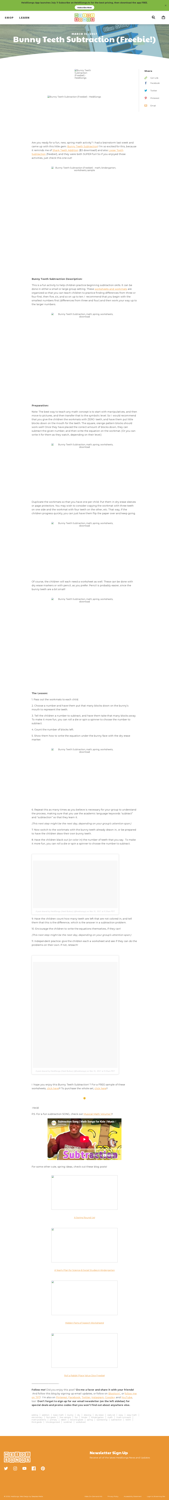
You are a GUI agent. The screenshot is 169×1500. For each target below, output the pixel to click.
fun (76, 1417)
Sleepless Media (37, 1496)
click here (53, 1088)
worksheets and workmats (111, 289)
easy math (132, 1415)
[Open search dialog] (153, 17)
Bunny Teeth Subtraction (82, 146)
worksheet (81, 1422)
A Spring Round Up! (84, 1217)
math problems (39, 1420)
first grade (51, 1417)
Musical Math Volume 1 (98, 1114)
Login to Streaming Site (156, 1496)
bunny (70, 1415)
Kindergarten (97, 1417)
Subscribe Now (84, 7)
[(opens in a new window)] (6, 1468)
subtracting (102, 1420)
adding (35, 1415)
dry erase (99, 1415)
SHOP (9, 17)
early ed (111, 1415)
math (110, 1417)
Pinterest (61, 1397)
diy (78, 1415)
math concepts (123, 1417)
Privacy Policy (113, 1496)
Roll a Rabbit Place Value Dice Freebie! (84, 1375)
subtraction (116, 1420)
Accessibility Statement (133, 1496)
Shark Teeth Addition (65, 150)
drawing (87, 1415)
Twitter (86, 1397)
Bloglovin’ (114, 1393)
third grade (37, 1422)
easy (121, 1415)
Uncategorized (53, 1422)
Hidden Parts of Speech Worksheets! (84, 1323)
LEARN (24, 17)
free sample (65, 1417)
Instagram (97, 1397)
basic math (58, 1415)
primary (53, 1420)
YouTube (126, 1397)
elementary (37, 1417)
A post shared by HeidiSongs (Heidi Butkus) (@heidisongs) (61, 911)
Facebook (74, 1397)
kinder (84, 1417)
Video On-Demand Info (93, 1496)
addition (45, 1415)
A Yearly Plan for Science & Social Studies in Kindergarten (84, 1270)
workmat (68, 1422)
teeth (128, 1420)
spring (90, 1420)
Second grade (76, 1420)
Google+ (110, 1397)
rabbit (63, 1420)
